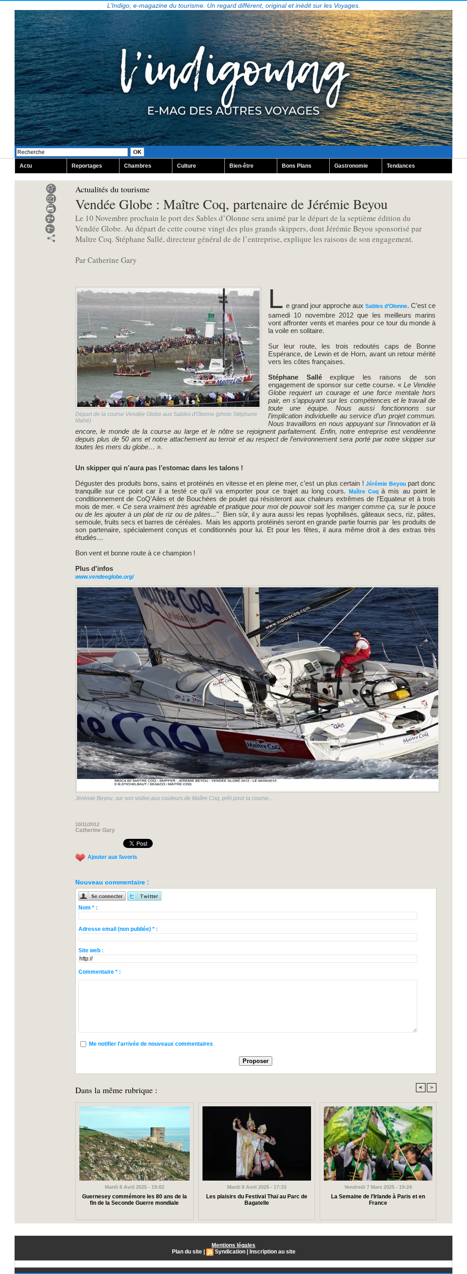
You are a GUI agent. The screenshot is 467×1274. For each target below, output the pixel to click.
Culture (186, 166)
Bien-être (241, 166)
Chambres (137, 166)
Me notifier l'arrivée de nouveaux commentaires (151, 1044)
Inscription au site (272, 1251)
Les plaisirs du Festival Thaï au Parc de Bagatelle (256, 1199)
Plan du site (187, 1251)
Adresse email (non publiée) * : (118, 929)
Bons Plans (296, 166)
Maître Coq (363, 491)
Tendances (401, 166)
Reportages (87, 166)
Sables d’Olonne (386, 306)
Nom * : (88, 907)
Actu (26, 166)
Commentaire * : (99, 972)
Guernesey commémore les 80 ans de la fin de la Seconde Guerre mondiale (134, 1199)
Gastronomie (351, 166)
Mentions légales (233, 1245)
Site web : (91, 950)
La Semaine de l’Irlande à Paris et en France (378, 1199)
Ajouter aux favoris (112, 857)
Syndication (230, 1251)
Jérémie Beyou (385, 484)
